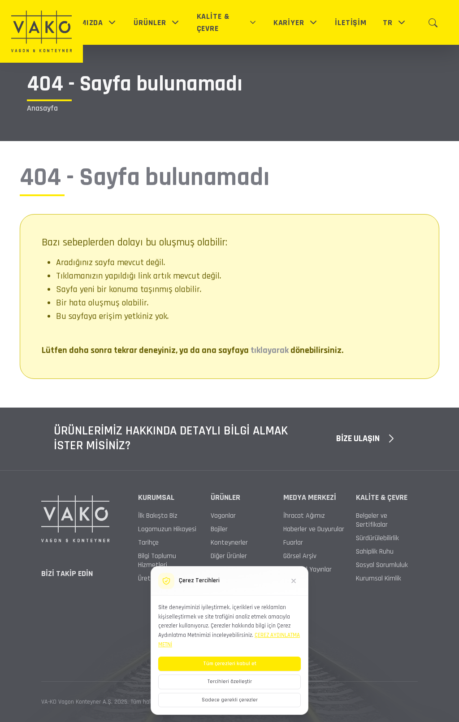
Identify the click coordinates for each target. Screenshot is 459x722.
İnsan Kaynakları (64, 670)
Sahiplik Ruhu (375, 551)
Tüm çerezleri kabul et (229, 663)
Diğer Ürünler (229, 556)
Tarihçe (148, 542)
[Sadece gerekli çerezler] (293, 581)
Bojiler (219, 529)
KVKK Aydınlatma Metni (384, 651)
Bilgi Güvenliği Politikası (74, 651)
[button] (87, 22)
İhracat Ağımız (304, 515)
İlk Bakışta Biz (158, 515)
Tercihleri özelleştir (230, 681)
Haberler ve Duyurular (313, 529)
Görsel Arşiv (299, 556)
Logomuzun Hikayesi (167, 529)
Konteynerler (229, 542)
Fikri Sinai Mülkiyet (144, 651)
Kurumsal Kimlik (378, 578)
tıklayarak (270, 350)
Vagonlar (223, 515)
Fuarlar (293, 542)
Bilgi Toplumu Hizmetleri (157, 561)
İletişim (407, 670)
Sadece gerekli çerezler (230, 699)
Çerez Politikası (317, 651)
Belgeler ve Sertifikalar (372, 520)
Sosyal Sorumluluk (382, 565)
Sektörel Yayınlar (307, 569)
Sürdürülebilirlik (377, 538)
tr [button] (388, 22)
